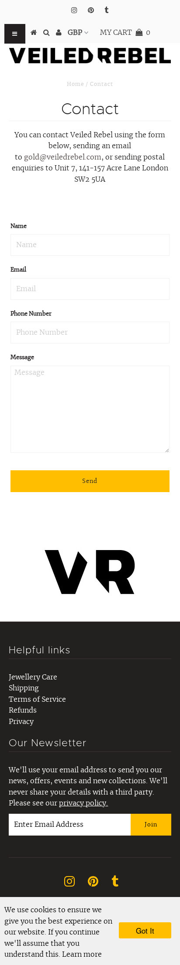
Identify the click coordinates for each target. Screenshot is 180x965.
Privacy (21, 721)
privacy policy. (83, 803)
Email (18, 270)
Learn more (82, 954)
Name (18, 226)
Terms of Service (37, 699)
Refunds (23, 710)
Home (75, 84)
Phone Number (31, 314)
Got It (145, 930)
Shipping (24, 688)
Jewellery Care (33, 677)
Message (22, 357)
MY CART (125, 32)
